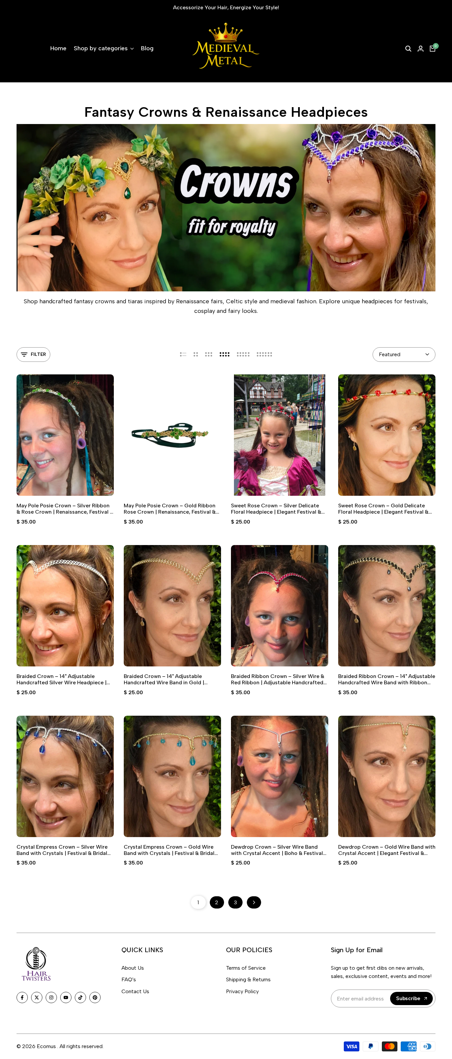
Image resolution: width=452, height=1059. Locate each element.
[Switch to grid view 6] (264, 354)
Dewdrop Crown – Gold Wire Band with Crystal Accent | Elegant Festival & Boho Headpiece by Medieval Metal (386, 850)
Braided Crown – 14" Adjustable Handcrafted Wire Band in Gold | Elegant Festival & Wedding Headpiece (171, 679)
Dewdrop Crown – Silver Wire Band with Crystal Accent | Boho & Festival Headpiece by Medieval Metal (277, 850)
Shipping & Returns (248, 979)
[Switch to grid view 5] (243, 354)
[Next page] (254, 902)
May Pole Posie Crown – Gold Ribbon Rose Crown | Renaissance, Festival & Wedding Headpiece (170, 508)
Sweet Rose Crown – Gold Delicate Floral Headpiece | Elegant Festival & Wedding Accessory (383, 508)
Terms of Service (246, 968)
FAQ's (128, 979)
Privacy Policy (242, 991)
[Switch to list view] (183, 354)
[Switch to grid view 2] (196, 354)
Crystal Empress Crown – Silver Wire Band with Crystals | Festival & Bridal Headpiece (62, 850)
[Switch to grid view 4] (224, 354)
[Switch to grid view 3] (208, 354)
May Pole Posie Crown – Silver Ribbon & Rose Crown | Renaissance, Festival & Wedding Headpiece (65, 508)
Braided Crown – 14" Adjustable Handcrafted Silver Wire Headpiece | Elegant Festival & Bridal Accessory (62, 679)
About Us (132, 968)
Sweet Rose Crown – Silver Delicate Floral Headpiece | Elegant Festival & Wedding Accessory (276, 508)
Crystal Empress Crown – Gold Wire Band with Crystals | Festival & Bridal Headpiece (169, 850)
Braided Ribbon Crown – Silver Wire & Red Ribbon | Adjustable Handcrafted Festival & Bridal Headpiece (277, 679)
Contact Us (135, 991)
